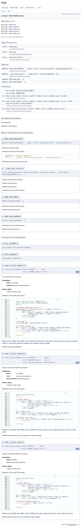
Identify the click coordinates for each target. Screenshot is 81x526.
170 (15, 389)
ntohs (23, 329)
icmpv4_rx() (16, 210)
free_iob (25, 315)
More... (13, 21)
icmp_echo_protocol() (19, 162)
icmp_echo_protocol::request (19, 343)
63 (14, 225)
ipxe (9, 11)
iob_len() (68, 430)
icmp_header (13, 46)
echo (31, 301)
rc (7, 292)
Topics (22, 7)
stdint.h (12, 25)
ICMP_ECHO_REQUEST (15, 82)
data (42, 301)
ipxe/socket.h (14, 29)
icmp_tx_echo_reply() (50, 430)
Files (39, 7)
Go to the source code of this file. (12, 37)
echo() (27, 341)
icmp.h (14, 126)
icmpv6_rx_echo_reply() (32, 517)
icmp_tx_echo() (65, 341)
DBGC (23, 312)
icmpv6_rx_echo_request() (32, 435)
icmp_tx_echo (30, 330)
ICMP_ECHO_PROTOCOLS (16, 68)
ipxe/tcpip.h (14, 31)
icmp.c (22, 295)
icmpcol (30, 312)
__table (29, 68)
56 (14, 151)
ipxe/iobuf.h (14, 27)
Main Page (5, 7)
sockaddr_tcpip (53, 96)
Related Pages (14, 7)
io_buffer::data (15, 341)
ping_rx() (65, 513)
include (3, 11)
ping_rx (28, 503)
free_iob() (41, 341)
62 (14, 206)
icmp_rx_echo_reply (13, 109)
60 (14, 190)
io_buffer (32, 96)
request (44, 323)
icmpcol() (74, 341)
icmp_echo (12, 52)
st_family (55, 309)
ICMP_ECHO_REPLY (15, 79)
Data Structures (29, 7)
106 (15, 295)
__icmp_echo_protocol (17, 74)
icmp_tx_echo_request (13, 96)
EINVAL (30, 408)
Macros (72, 14)
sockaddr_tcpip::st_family (41, 343)
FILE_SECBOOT (10, 93)
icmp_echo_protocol (16, 57)
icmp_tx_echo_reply (32, 419)
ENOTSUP (31, 317)
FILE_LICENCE (10, 90)
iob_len (22, 401)
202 (15, 472)
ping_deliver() (17, 347)
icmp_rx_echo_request (13, 101)
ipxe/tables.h (14, 33)
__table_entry (32, 74)
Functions (78, 14)
